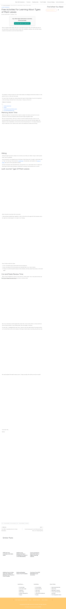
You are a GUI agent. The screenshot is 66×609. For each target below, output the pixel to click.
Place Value (21, 591)
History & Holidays (51, 2)
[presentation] (8, 546)
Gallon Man (54, 588)
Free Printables (43, 2)
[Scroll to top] (63, 605)
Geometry (21, 590)
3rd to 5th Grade (22, 588)
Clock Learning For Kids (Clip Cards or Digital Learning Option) (34, 554)
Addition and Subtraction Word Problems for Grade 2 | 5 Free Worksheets (21, 554)
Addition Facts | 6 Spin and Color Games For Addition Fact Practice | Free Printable (8, 574)
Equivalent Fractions (56, 590)
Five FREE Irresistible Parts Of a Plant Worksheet (9, 529)
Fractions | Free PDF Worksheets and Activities (35, 573)
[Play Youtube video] (22, 293)
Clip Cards (37, 590)
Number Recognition (23, 593)
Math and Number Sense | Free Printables (21, 573)
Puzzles (36, 594)
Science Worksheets (60, 2)
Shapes (20, 594)
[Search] (58, 10)
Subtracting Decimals (56, 587)
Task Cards (37, 591)
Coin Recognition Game (56, 594)
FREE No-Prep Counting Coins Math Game (8, 554)
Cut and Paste (38, 587)
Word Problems (38, 588)
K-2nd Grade (21, 587)
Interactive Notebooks (40, 593)
